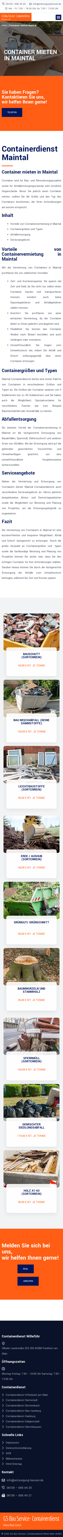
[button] (58, 17)
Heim (4, 25)
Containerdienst (14, 1387)
